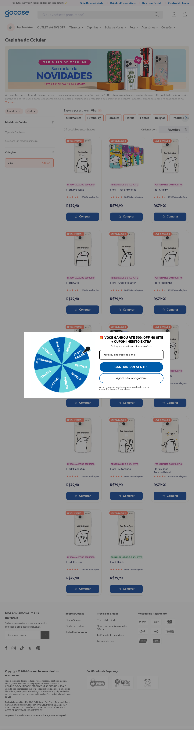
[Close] (165, 336)
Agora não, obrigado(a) (131, 378)
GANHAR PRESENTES (131, 367)
